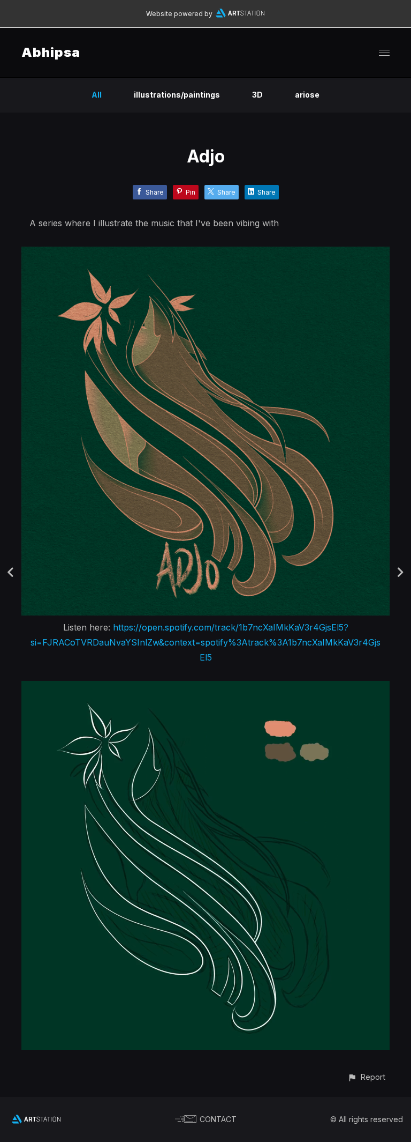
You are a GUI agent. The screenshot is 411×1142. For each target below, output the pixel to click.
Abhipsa (50, 52)
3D (257, 94)
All (97, 94)
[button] (366, 1077)
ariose (307, 94)
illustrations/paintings (177, 94)
